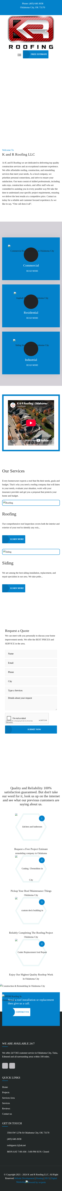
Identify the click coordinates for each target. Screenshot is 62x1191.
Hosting (39, 1178)
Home (5, 1087)
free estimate (39, 54)
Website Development (24, 1178)
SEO (47, 1178)
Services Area (8, 1098)
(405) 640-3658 (14, 1139)
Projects (5, 1092)
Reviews (6, 1108)
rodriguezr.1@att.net (16, 1145)
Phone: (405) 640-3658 (32, 3)
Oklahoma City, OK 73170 (32, 7)
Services (6, 1103)
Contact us (7, 1114)
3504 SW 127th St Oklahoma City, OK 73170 (28, 1132)
